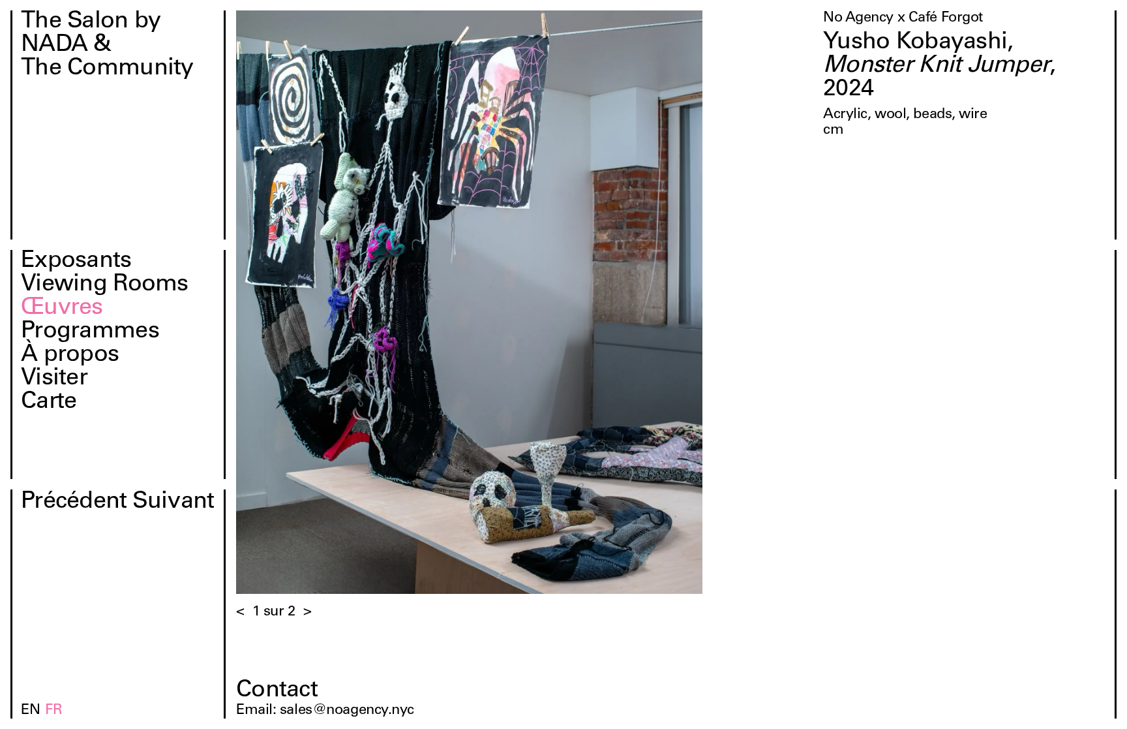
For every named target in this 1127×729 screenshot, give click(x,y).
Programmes (90, 332)
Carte (48, 402)
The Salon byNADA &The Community (107, 45)
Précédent (74, 502)
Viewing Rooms (104, 285)
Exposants (76, 261)
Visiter (54, 379)
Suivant (173, 502)
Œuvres (62, 308)
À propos (70, 355)
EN (30, 711)
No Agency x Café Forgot (903, 18)
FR (53, 711)
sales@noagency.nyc (347, 711)
